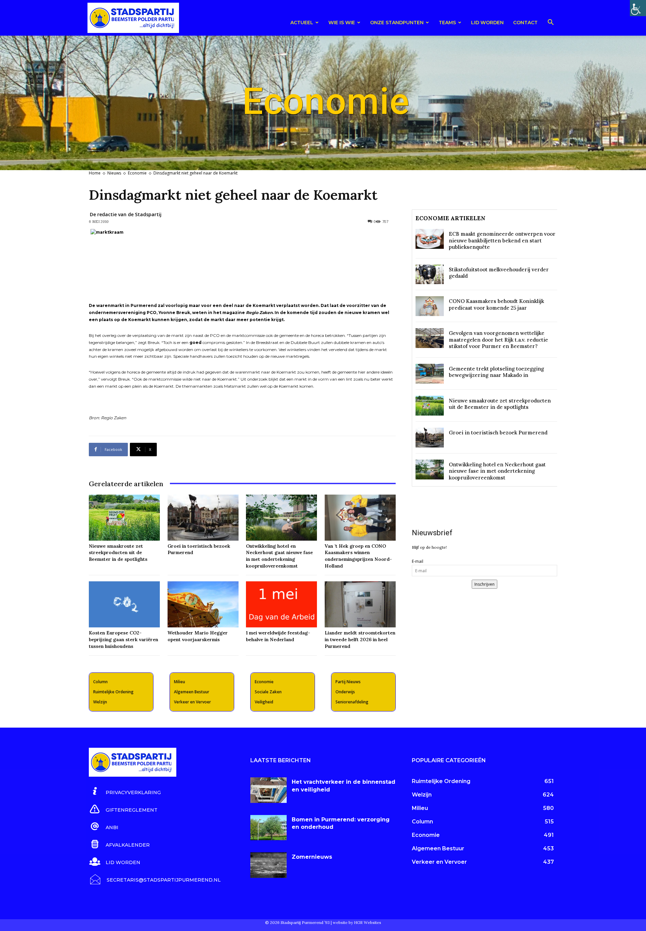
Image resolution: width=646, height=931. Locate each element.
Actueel (301, 23)
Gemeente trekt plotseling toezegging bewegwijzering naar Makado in (496, 372)
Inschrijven (484, 584)
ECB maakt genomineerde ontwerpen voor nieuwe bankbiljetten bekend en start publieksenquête (502, 240)
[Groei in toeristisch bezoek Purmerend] (203, 518)
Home (95, 173)
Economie (137, 173)
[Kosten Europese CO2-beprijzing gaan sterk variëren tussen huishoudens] (124, 604)
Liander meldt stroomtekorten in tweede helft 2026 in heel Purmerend (360, 639)
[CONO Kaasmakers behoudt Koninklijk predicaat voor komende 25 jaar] (430, 306)
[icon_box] (125, 791)
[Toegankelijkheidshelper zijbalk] (638, 8)
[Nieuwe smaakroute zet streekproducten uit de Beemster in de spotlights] (124, 518)
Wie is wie (341, 23)
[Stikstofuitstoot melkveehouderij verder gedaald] (430, 274)
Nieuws (114, 173)
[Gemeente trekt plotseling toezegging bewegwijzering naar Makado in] (430, 374)
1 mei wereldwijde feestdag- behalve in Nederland (278, 636)
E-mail (417, 561)
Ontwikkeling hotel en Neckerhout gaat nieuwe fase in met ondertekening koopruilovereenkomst (279, 556)
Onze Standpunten (397, 23)
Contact (525, 23)
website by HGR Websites (357, 922)
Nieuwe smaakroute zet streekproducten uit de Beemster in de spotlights (118, 552)
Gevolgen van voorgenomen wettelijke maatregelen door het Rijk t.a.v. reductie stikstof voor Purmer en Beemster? (498, 339)
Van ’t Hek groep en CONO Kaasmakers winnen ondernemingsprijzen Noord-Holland (358, 556)
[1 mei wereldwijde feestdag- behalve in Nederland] (281, 604)
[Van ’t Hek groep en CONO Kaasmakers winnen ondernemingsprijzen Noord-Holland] (360, 518)
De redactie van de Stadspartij (126, 214)
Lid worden (487, 23)
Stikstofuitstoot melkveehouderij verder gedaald (499, 272)
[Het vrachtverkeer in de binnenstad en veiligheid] (268, 790)
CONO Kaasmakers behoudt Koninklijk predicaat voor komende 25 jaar (496, 304)
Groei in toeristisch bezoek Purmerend (498, 432)
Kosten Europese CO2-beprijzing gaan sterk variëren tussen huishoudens (123, 639)
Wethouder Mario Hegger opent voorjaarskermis (198, 636)
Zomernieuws (312, 857)
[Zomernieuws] (268, 865)
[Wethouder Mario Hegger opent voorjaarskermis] (203, 604)
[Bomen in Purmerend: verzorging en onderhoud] (268, 828)
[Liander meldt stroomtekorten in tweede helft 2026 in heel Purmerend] (360, 604)
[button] (550, 23)
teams (447, 23)
